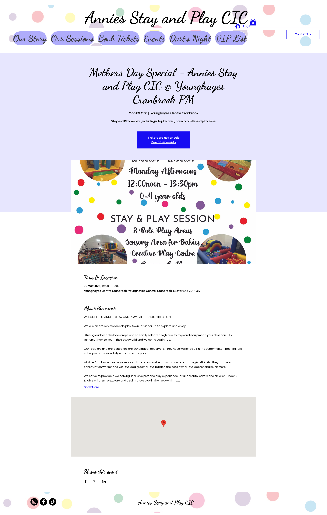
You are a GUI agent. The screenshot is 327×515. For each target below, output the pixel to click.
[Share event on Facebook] (85, 481)
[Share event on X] (95, 481)
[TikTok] (52, 502)
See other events (163, 142)
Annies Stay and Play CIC (166, 17)
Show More (91, 387)
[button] (253, 22)
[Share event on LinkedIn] (104, 481)
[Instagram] (34, 502)
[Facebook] (43, 502)
